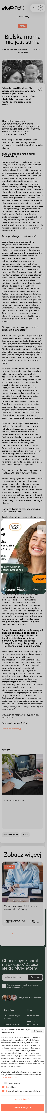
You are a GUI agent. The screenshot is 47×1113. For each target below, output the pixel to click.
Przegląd (39, 1031)
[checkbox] (10, 1083)
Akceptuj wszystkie (22, 1107)
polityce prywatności (9, 1077)
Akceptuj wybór (22, 1099)
